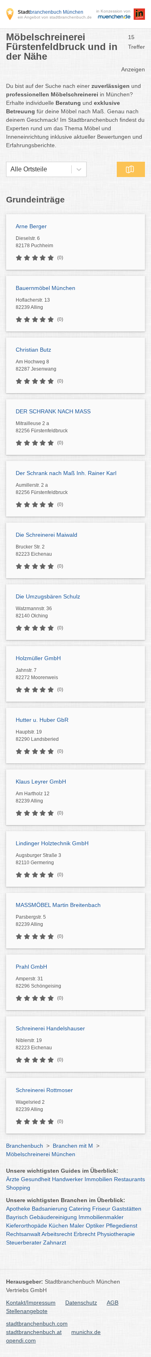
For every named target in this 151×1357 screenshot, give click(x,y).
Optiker (95, 1225)
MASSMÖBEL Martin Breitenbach (58, 905)
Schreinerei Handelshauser (50, 1028)
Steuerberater (23, 1242)
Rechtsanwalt (23, 1234)
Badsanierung (49, 1208)
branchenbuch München (50, 12)
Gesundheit (35, 1179)
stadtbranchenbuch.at (34, 1332)
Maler (77, 1225)
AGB (112, 1302)
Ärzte (12, 1179)
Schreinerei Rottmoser (44, 1090)
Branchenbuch (24, 1145)
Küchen (58, 1225)
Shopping (18, 1187)
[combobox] (10, 169)
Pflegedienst (121, 1225)
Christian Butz (33, 349)
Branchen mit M (73, 1145)
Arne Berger (31, 226)
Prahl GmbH (31, 966)
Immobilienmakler (101, 1217)
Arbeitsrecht (56, 1234)
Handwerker (67, 1179)
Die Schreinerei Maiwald (46, 535)
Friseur (101, 1208)
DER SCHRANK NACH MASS (53, 411)
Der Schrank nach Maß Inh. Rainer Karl (66, 473)
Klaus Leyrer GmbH (41, 781)
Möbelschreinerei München (40, 1154)
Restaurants (129, 1179)
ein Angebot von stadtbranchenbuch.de (55, 17)
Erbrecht (84, 1234)
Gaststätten (126, 1208)
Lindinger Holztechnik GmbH (52, 843)
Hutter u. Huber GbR (42, 720)
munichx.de (86, 1332)
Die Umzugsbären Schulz (48, 596)
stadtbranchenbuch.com (37, 1323)
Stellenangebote (27, 1311)
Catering (80, 1208)
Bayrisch (17, 1217)
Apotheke (18, 1208)
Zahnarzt (54, 1242)
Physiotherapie (116, 1234)
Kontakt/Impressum (31, 1302)
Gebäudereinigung (53, 1217)
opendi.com (21, 1340)
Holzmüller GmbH (38, 658)
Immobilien (98, 1179)
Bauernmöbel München (45, 288)
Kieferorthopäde (26, 1225)
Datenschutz (81, 1302)
